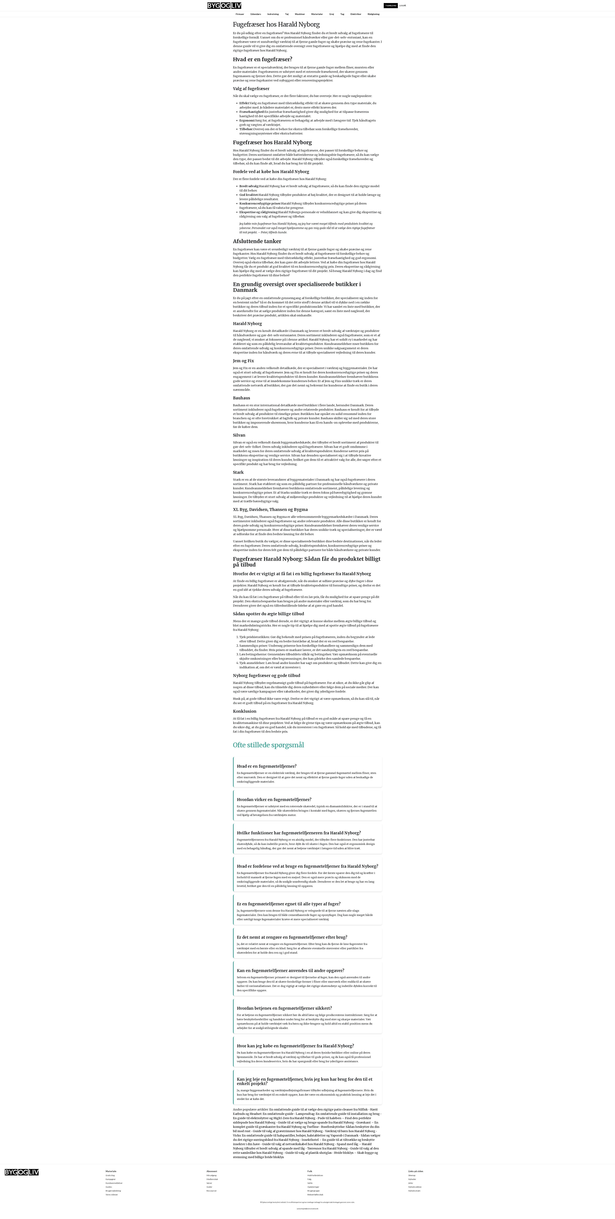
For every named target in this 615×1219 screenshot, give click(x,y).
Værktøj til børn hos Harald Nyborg (350, 1131)
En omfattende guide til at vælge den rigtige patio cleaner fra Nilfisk (318, 1109)
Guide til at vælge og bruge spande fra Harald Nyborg (316, 1122)
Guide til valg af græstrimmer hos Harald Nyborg (288, 1131)
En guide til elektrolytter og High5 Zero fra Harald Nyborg (274, 1118)
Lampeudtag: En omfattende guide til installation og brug (338, 1114)
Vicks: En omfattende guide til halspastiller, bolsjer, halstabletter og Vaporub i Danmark (295, 1135)
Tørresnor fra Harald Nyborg (327, 1148)
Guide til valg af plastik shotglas (308, 1153)
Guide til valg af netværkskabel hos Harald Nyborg (298, 1144)
